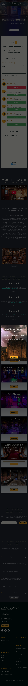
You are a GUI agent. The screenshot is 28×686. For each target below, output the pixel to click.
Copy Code (14, 357)
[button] (25, 326)
